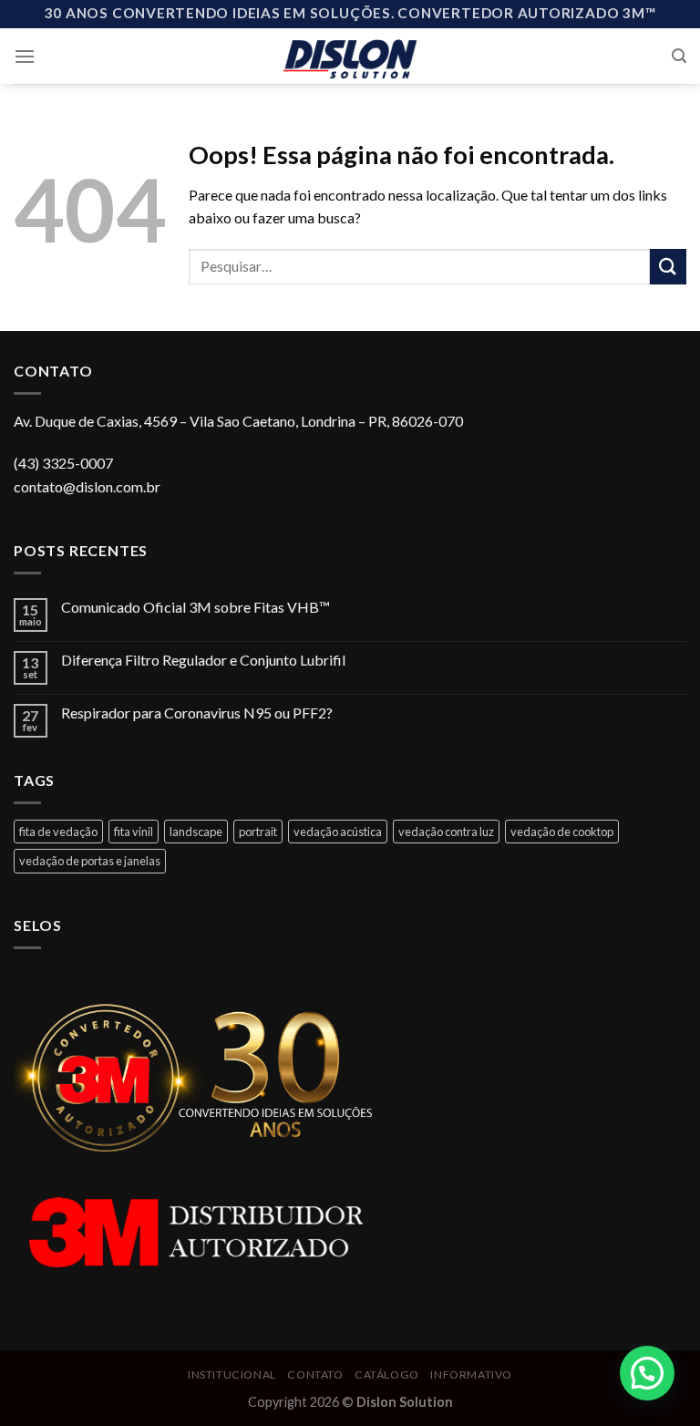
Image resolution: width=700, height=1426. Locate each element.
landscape (196, 831)
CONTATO (315, 1374)
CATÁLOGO (387, 1374)
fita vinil (133, 831)
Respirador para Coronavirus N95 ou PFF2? (197, 712)
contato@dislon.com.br (87, 486)
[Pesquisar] (679, 56)
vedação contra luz (446, 831)
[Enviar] (668, 266)
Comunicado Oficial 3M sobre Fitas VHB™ (195, 606)
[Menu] (25, 56)
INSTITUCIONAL (232, 1374)
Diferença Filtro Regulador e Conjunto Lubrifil (203, 659)
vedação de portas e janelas (89, 860)
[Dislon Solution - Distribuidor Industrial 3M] (350, 55)
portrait (258, 831)
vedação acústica (337, 831)
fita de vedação (58, 831)
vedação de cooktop (561, 831)
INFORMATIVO (471, 1374)
